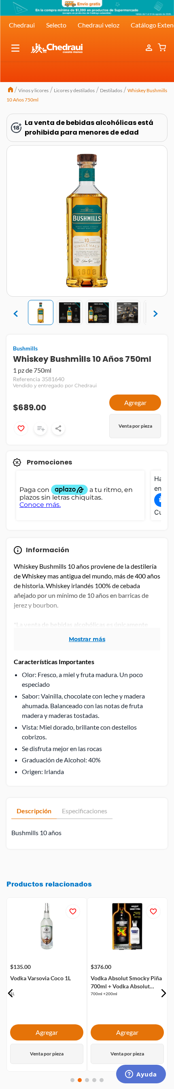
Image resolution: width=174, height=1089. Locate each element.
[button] (15, 48)
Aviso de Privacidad (86, 1056)
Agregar (135, 402)
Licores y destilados (74, 90)
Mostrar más (87, 639)
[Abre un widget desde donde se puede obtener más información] (141, 1075)
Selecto (56, 25)
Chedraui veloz (98, 25)
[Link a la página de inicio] (10, 90)
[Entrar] (150, 48)
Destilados (111, 90)
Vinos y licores (33, 90)
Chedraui (22, 25)
